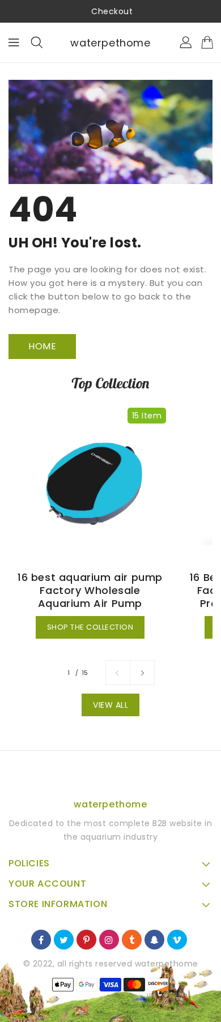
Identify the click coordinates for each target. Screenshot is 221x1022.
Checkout (112, 11)
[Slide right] (142, 672)
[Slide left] (117, 672)
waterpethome (110, 42)
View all (110, 705)
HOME (42, 346)
